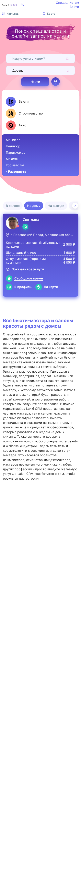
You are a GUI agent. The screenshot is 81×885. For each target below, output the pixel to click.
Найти (35, 82)
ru (22, 4)
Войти (74, 7)
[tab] (17, 102)
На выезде (56, 206)
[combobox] (12, 59)
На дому (33, 206)
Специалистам (67, 2)
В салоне (13, 206)
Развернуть (17, 171)
